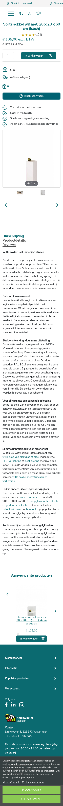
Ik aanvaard (31, 790)
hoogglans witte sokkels (44, 501)
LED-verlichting (12, 461)
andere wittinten (29, 497)
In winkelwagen (38, 55)
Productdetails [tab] (14, 241)
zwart (19, 509)
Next (54, 611)
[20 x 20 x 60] (43, 192)
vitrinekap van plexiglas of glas (21, 457)
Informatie (11, 668)
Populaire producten (17, 678)
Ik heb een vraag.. (34, 96)
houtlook (31, 509)
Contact (9, 727)
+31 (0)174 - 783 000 (18, 736)
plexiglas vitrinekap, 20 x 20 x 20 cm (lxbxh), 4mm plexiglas (31, 620)
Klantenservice (13, 658)
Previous (9, 594)
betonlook (8, 509)
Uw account (12, 688)
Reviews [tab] (9, 245)
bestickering (32, 461)
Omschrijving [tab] (13, 236)
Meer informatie (11, 782)
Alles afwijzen (31, 799)
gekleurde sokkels (16, 505)
